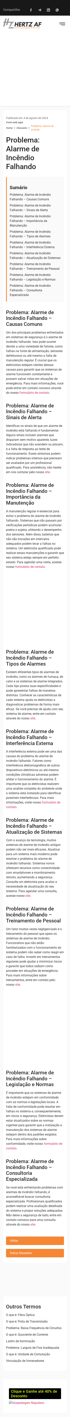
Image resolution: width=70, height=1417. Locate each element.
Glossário (22, 127)
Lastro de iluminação (20, 1341)
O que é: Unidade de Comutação (28, 1354)
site (47, 472)
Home (9, 127)
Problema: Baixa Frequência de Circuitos (33, 1328)
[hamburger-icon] (62, 24)
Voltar (14, 1241)
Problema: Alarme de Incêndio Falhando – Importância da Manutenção (30, 220)
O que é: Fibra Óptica (20, 1315)
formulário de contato (34, 393)
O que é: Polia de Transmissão (27, 1321)
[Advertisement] (35, 69)
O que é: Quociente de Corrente (27, 1334)
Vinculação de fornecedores (25, 1361)
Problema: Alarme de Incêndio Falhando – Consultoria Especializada (30, 290)
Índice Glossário (21, 1253)
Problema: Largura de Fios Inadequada (32, 1348)
